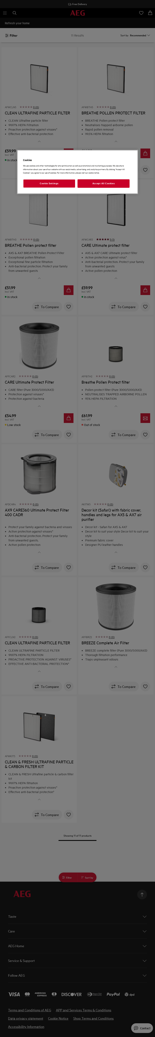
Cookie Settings (49, 183)
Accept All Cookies (103, 183)
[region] (77, 172)
